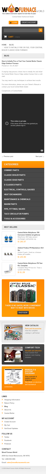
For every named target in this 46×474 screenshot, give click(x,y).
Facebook (7, 440)
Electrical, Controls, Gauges (19, 189)
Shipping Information (12, 400)
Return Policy (9, 403)
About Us (7, 410)
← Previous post (7, 156)
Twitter (6, 437)
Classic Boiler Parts (14, 175)
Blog (11, 45)
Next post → (40, 156)
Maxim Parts (10, 204)
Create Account (9, 422)
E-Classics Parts (12, 185)
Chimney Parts (11, 170)
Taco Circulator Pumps (16, 214)
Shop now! (23, 313)
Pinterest (7, 444)
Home (4, 45)
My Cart (7, 425)
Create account (29, 22)
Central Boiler (9, 413)
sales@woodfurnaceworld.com (18, 462)
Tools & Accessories (14, 219)
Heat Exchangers (13, 194)
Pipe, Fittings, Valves (14, 209)
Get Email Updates (11, 428)
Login (14, 22)
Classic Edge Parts (14, 180)
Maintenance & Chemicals (17, 199)
